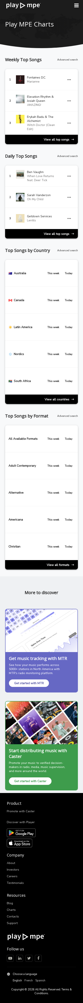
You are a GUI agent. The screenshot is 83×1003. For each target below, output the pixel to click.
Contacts (13, 916)
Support (12, 923)
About (11, 863)
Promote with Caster (21, 811)
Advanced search (67, 59)
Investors (13, 870)
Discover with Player (21, 822)
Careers (12, 876)
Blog (10, 903)
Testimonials (15, 883)
